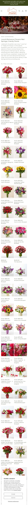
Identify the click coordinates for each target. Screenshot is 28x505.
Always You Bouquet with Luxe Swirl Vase (7, 443)
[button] (19, 11)
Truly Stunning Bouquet (5, 103)
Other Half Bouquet (6, 422)
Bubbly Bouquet (5, 320)
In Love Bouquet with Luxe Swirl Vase (20, 443)
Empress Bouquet (19, 280)
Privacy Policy (17, 490)
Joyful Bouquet (5, 182)
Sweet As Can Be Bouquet (19, 242)
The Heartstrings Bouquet (6, 403)
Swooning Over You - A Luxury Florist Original (20, 383)
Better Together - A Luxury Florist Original (19, 361)
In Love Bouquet (5, 142)
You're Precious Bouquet (5, 83)
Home (2, 36)
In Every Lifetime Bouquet (19, 423)
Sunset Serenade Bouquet (6, 242)
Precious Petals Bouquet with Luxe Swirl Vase (6, 340)
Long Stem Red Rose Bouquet (7, 202)
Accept (13, 494)
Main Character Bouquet (18, 143)
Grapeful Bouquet (19, 162)
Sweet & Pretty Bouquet (18, 123)
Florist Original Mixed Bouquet (20, 103)
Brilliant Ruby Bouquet (5, 222)
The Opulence (18, 261)
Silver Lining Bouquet (20, 338)
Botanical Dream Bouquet (19, 202)
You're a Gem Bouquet (20, 222)
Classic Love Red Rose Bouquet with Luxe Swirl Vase (7, 464)
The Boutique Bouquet (5, 301)
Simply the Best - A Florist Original (6, 360)
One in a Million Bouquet (5, 281)
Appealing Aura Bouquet (18, 463)
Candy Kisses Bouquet (20, 82)
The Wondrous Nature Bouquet (7, 123)
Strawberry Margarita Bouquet (7, 163)
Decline (13, 497)
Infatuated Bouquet (19, 402)
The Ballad (4, 261)
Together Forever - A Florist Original (7, 382)
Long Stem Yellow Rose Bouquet (19, 183)
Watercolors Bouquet (20, 320)
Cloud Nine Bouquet (20, 300)
